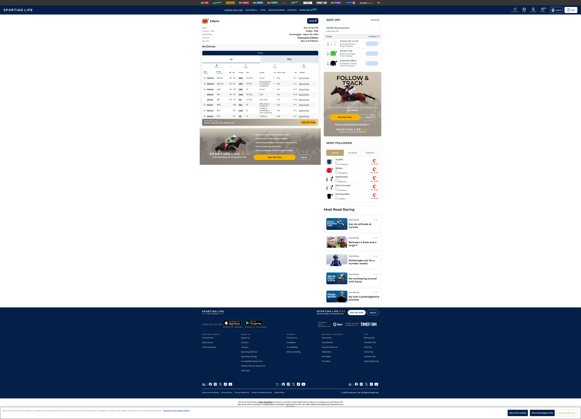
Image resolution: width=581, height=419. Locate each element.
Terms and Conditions (210, 392)
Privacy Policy (227, 392)
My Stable (326, 356)
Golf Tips (368, 347)
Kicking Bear (342, 194)
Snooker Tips (370, 356)
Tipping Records (371, 361)
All (231, 59)
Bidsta (338, 168)
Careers (244, 347)
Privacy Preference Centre (262, 392)
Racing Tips (369, 338)
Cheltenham (207, 338)
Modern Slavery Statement (253, 366)
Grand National (209, 347)
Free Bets (326, 361)
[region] (290, 413)
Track (311, 21)
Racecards (326, 338)
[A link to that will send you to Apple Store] (232, 324)
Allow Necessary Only (542, 412)
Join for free (356, 312)
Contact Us (292, 338)
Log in (372, 312)
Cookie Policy (279, 392)
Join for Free (308, 122)
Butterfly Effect (348, 60)
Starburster (341, 176)
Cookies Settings (566, 412)
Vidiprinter (326, 352)
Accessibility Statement (252, 361)
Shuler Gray (346, 50)
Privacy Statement (242, 392)
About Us (245, 338)
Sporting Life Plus (249, 352)
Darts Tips (368, 352)
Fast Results (327, 342)
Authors (245, 342)
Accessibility (292, 347)
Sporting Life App (249, 356)
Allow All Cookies (517, 412)
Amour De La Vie (349, 41)
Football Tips (370, 342)
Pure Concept (343, 185)
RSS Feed (245, 370)
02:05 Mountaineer (338, 27)
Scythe (339, 159)
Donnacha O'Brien (308, 37)
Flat (289, 59)
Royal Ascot (207, 342)
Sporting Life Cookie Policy (176, 410)
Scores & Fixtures (329, 347)
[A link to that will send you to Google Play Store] (256, 324)
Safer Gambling (294, 352)
